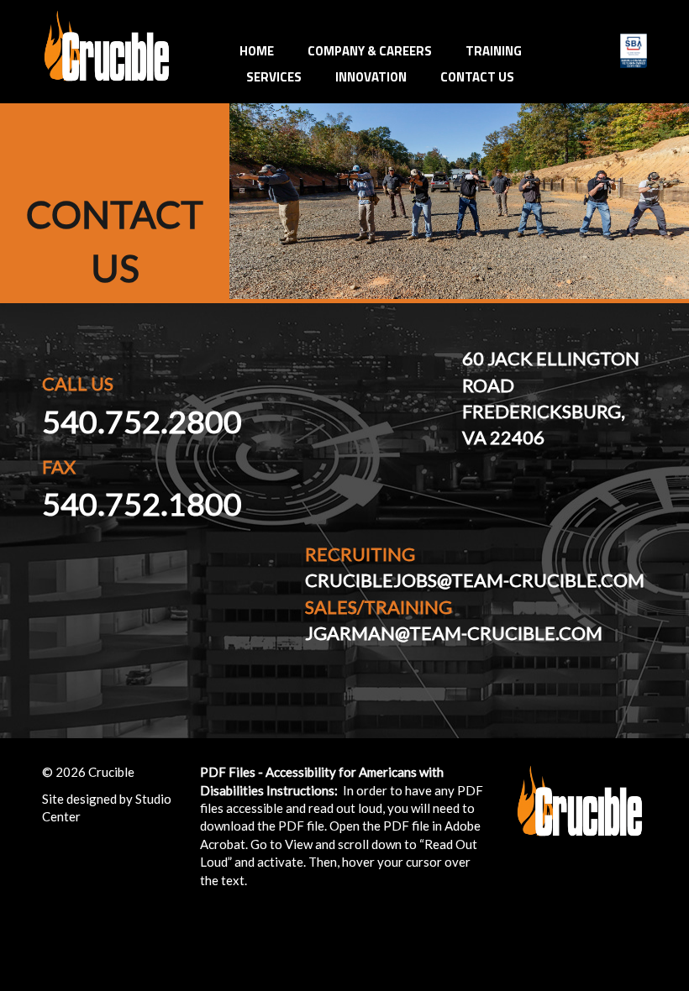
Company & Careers (370, 50)
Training (493, 50)
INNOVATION (371, 77)
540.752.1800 (142, 503)
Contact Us (477, 77)
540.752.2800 (142, 421)
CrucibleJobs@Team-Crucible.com (474, 580)
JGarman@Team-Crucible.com (453, 632)
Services (274, 77)
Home (256, 50)
